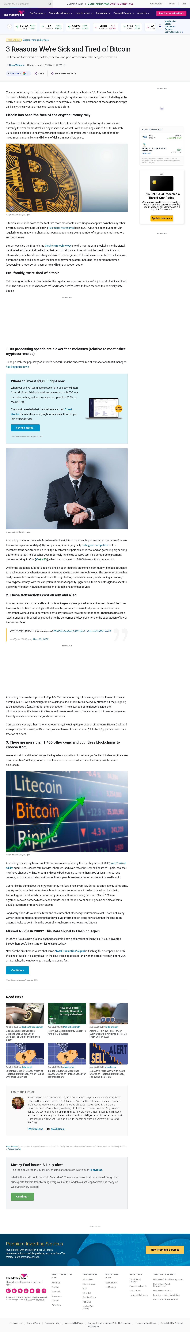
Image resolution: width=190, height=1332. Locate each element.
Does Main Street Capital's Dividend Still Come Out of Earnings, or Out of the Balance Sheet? (23, 1035)
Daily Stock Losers (174, 32)
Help (184, 4)
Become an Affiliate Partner (166, 1299)
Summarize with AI (64, 73)
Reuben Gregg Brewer (32, 1027)
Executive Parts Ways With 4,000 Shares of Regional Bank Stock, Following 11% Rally (107, 1074)
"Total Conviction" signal (70, 951)
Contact (55, 1300)
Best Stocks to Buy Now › (171, 13)
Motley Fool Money (88, 1307)
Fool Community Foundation (166, 1295)
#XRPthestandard (62, 631)
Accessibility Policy (74, 1323)
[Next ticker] (160, 26)
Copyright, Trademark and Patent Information (109, 1323)
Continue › (17, 970)
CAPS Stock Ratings (135, 1280)
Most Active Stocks (170, 22)
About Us (56, 1283)
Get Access (146, 153)
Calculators (135, 1290)
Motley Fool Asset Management (168, 1279)
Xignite (29, 1300)
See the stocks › (25, 427)
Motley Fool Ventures (163, 1290)
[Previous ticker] (9, 26)
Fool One (87, 1302)
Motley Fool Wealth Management (162, 1285)
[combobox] (26, 4)
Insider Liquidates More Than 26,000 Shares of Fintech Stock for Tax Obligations (67, 1074)
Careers (55, 1287)
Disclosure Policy (52, 1323)
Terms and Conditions (145, 1323)
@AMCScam (58, 1129)
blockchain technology (58, 245)
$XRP (76, 631)
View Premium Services (164, 1249)
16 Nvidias (95, 1169)
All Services (88, 1279)
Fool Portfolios (89, 1297)
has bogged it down (17, 366)
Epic (85, 1288)
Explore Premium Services (36, 40)
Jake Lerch (27, 1067)
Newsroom (57, 1296)
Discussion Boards (138, 1286)
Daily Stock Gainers (170, 27)
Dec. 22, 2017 (40, 639)
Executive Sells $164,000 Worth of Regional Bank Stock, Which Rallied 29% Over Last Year (25, 1074)
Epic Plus (87, 1293)
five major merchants (61, 227)
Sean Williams (16, 65)
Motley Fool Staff (71, 1027)
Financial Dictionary (139, 1295)
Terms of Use (16, 1323)
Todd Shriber (111, 1027)
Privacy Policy (33, 1323)
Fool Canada (110, 1287)
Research (56, 1291)
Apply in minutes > (162, 218)
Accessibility (156, 4)
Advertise (56, 1305)
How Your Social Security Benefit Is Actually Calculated (67, 1032)
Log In (172, 4)
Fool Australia (111, 1283)
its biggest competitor (95, 545)
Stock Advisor (89, 1284)
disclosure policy (14, 1149)
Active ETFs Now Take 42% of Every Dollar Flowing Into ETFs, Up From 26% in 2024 (108, 1033)
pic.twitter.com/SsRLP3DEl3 (95, 631)
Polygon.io (40, 1300)
